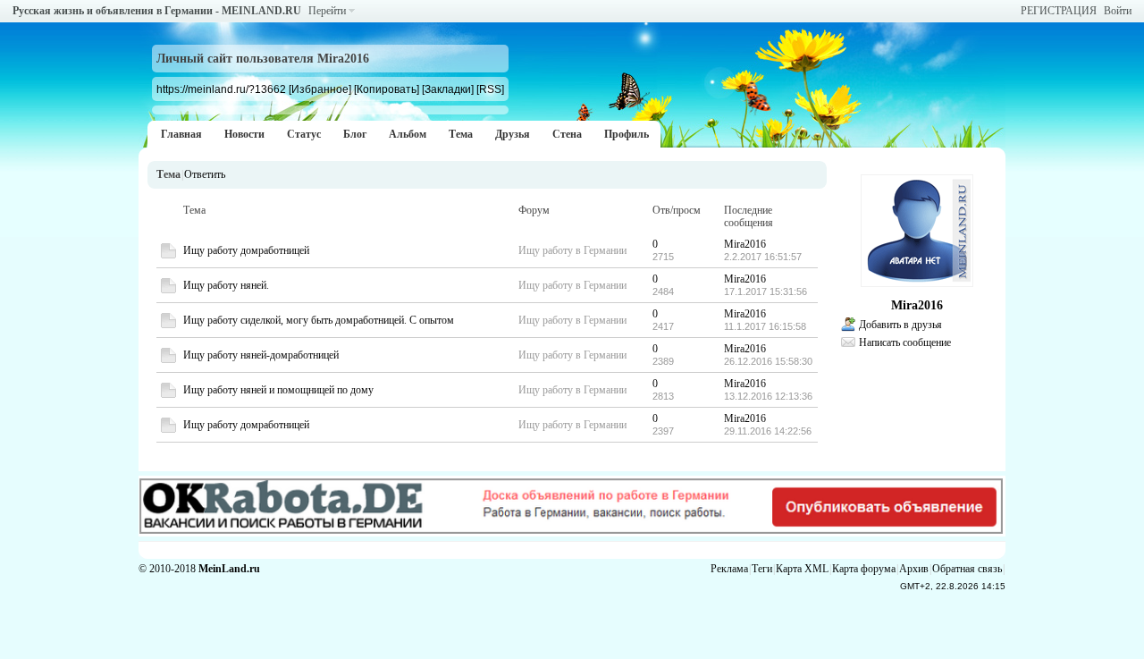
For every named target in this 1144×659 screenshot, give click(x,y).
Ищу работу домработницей (246, 250)
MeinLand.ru (229, 568)
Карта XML (802, 568)
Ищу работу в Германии (572, 250)
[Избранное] (320, 89)
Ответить (204, 174)
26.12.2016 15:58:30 (768, 361)
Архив (914, 568)
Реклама (729, 568)
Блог (354, 134)
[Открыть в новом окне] (168, 255)
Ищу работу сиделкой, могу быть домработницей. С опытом (318, 320)
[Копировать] (386, 89)
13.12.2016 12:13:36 (768, 396)
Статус (304, 134)
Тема (461, 134)
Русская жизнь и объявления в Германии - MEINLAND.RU (157, 10)
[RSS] (490, 89)
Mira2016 (745, 244)
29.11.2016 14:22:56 (768, 431)
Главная (181, 134)
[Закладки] (448, 89)
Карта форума (864, 568)
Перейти (327, 10)
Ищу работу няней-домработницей (261, 355)
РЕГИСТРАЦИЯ (1059, 10)
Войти (1117, 10)
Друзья (512, 134)
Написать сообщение (905, 342)
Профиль (626, 134)
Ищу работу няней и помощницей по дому (278, 390)
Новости (244, 134)
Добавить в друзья (900, 324)
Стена (567, 134)
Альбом (407, 134)
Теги (762, 568)
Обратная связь (967, 568)
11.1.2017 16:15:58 (765, 326)
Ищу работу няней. (226, 285)
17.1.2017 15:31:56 (765, 291)
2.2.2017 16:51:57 (763, 256)
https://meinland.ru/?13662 (221, 89)
